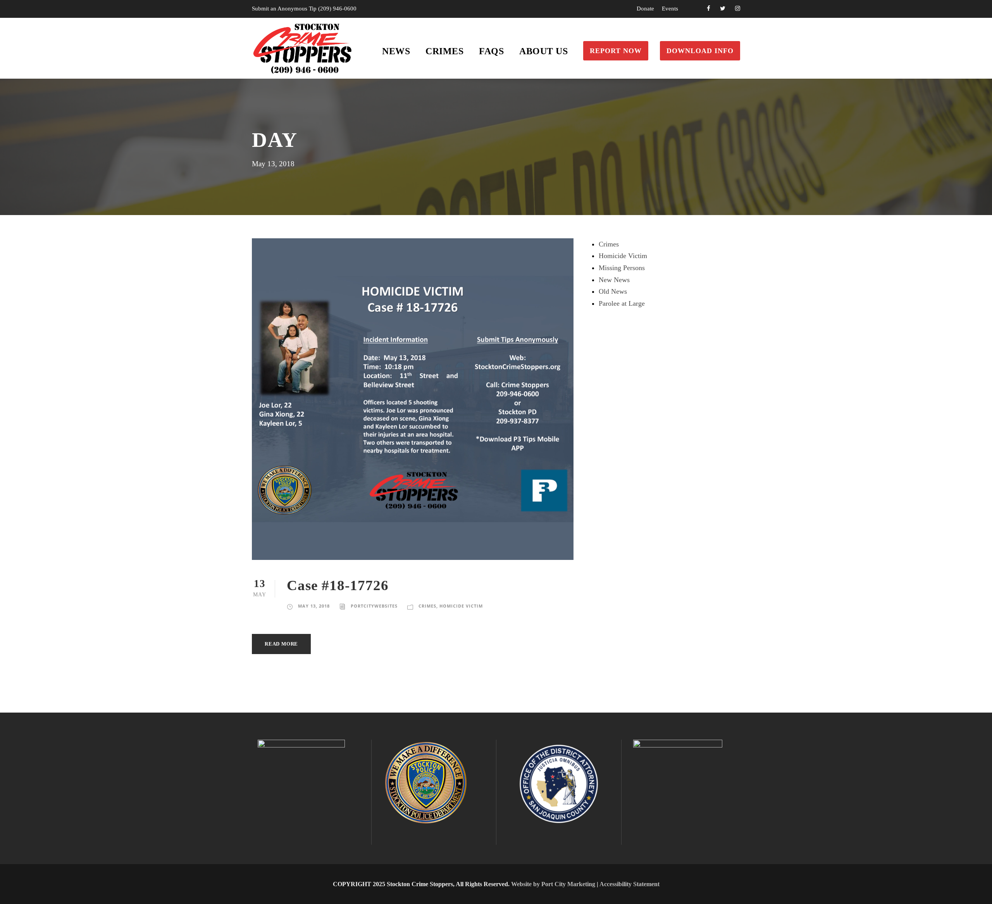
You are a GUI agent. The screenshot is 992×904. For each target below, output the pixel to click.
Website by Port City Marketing (553, 884)
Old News (613, 291)
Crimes (444, 51)
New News (614, 280)
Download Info (700, 51)
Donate (645, 8)
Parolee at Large (622, 303)
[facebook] (708, 8)
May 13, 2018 (314, 606)
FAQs (491, 51)
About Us (543, 51)
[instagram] (737, 8)
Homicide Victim (461, 606)
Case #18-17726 (338, 585)
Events (670, 8)
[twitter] (722, 8)
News (396, 51)
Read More (281, 644)
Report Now (616, 51)
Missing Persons (622, 268)
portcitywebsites (374, 606)
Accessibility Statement (629, 884)
